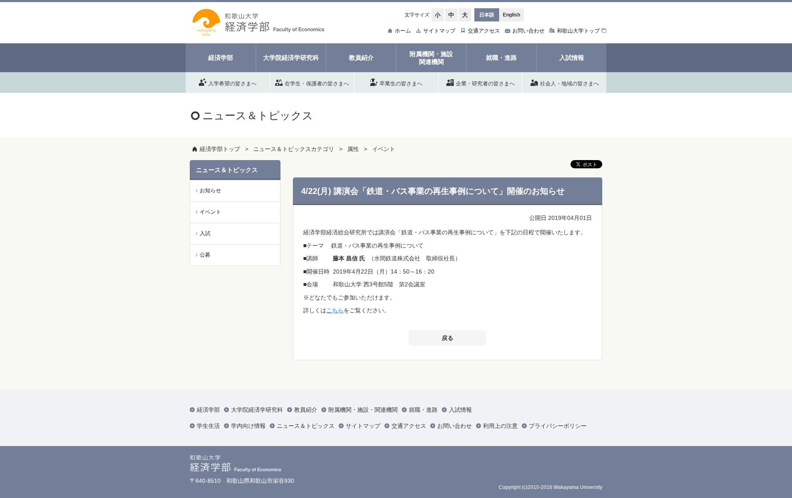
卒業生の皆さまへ (401, 83)
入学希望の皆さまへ (232, 83)
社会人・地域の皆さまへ (569, 83)
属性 (353, 149)
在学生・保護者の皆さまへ (317, 83)
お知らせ (210, 190)
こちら (335, 310)
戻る (447, 338)
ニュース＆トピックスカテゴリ (293, 149)
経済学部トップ (220, 149)
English (511, 15)
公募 (205, 255)
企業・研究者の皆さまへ (485, 83)
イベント (383, 149)
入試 (205, 233)
